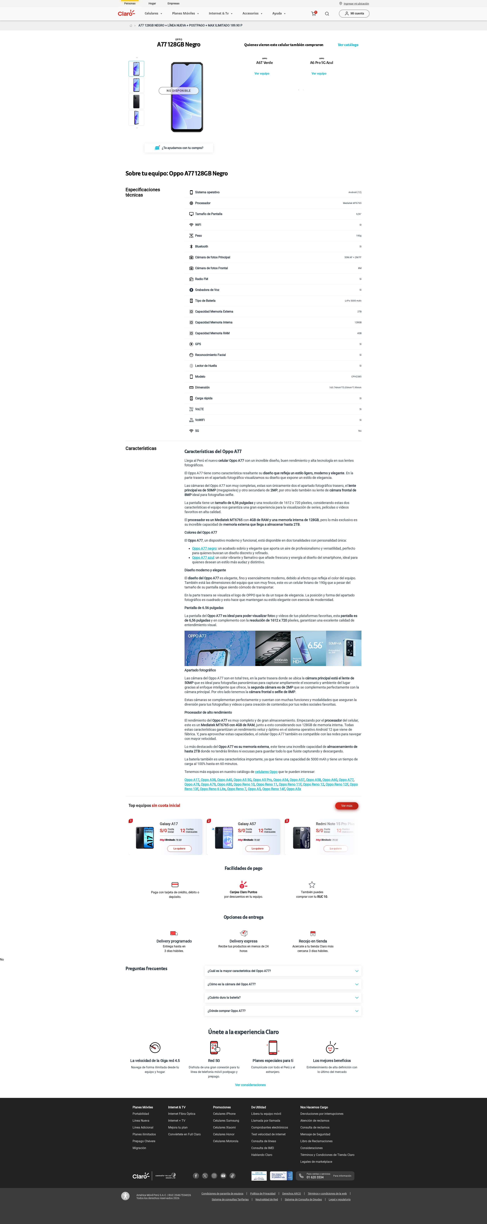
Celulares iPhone (224, 1114)
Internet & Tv (219, 13)
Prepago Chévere (144, 1141)
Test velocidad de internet (268, 1134)
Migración (139, 1148)
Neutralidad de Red (266, 1199)
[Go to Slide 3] (136, 101)
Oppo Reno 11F (290, 784)
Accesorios (251, 13)
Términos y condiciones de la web (327, 1193)
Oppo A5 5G (242, 780)
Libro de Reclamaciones (316, 1141)
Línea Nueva (141, 1120)
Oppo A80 (224, 784)
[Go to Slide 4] (136, 118)
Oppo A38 (208, 780)
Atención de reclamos (314, 1120)
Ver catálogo (348, 45)
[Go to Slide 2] (136, 85)
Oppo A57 (297, 780)
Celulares (151, 13)
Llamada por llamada (265, 1120)
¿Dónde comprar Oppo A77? (227, 1011)
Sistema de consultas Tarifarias (230, 1199)
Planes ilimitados (144, 1134)
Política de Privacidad (262, 1193)
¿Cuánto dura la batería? (224, 997)
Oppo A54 (280, 780)
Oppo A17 (192, 780)
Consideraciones (311, 1148)
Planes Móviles (183, 13)
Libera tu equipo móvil (266, 1114)
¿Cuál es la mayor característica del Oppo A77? (239, 971)
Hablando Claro (261, 1155)
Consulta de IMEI (262, 1148)
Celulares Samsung (226, 1120)
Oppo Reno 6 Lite (212, 789)
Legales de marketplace (316, 1162)
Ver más (346, 806)
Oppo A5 (254, 789)
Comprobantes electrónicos (269, 1127)
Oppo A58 (313, 780)
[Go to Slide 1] (136, 68)
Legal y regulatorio (340, 1199)
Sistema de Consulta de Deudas (303, 1199)
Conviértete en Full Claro (184, 1134)
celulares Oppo (266, 772)
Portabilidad (141, 1114)
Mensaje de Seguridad (315, 1134)
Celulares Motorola (225, 1141)
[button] (356, 3)
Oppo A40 (224, 780)
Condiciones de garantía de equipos (222, 1193)
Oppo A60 (329, 780)
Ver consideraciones (250, 1085)
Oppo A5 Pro (262, 780)
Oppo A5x (293, 789)
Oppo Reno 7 (236, 789)
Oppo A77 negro (204, 548)
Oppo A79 (208, 784)
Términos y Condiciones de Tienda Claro (327, 1155)
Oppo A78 (192, 784)
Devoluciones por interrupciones (321, 1114)
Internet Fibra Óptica (181, 1114)
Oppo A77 (346, 780)
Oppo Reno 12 (313, 784)
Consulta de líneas (263, 1141)
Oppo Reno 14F (273, 789)
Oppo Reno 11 (266, 784)
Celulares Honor (223, 1134)
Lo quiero (179, 848)
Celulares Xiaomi (224, 1127)
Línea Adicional (143, 1127)
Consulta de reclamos (314, 1127)
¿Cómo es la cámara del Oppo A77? (232, 984)
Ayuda (277, 13)
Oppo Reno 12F (336, 784)
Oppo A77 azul (203, 557)
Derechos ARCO (291, 1193)
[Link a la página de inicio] (130, 25)
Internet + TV (176, 1120)
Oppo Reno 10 (244, 784)
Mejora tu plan (178, 1127)
